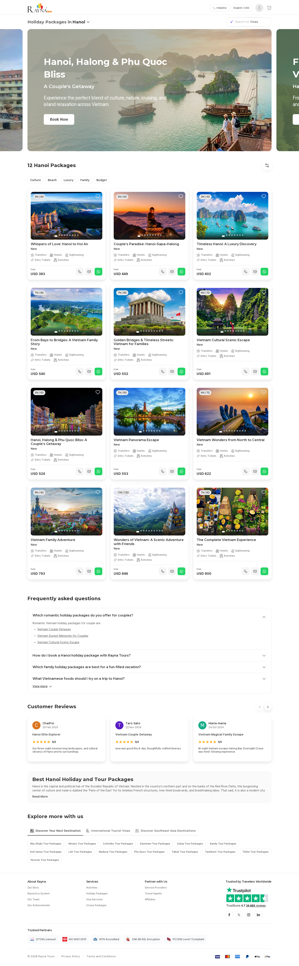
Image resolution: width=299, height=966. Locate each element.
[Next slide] (97, 216)
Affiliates (150, 899)
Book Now (59, 119)
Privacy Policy (70, 956)
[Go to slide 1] (56, 236)
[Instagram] (248, 914)
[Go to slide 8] (75, 235)
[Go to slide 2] (59, 235)
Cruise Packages (96, 905)
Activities (91, 887)
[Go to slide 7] (72, 235)
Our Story (33, 887)
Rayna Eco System (38, 893)
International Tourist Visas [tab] (110, 830)
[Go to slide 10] (162, 331)
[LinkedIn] (258, 914)
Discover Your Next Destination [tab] (58, 830)
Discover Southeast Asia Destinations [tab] (168, 830)
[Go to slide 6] (70, 235)
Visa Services (94, 899)
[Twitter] (239, 914)
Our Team (33, 899)
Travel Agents (153, 893)
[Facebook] (229, 914)
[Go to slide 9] (78, 235)
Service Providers (156, 887)
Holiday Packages (97, 893)
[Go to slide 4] (64, 235)
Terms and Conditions (101, 956)
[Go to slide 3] (62, 235)
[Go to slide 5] (67, 235)
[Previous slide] (35, 216)
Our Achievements (38, 905)
